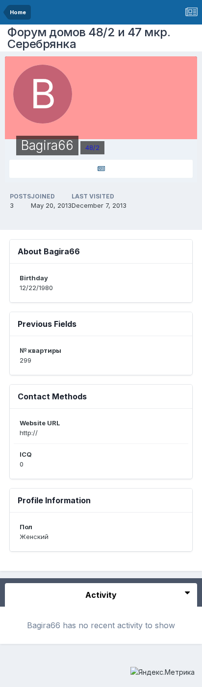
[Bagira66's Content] (101, 168)
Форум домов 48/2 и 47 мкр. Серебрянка (88, 38)
